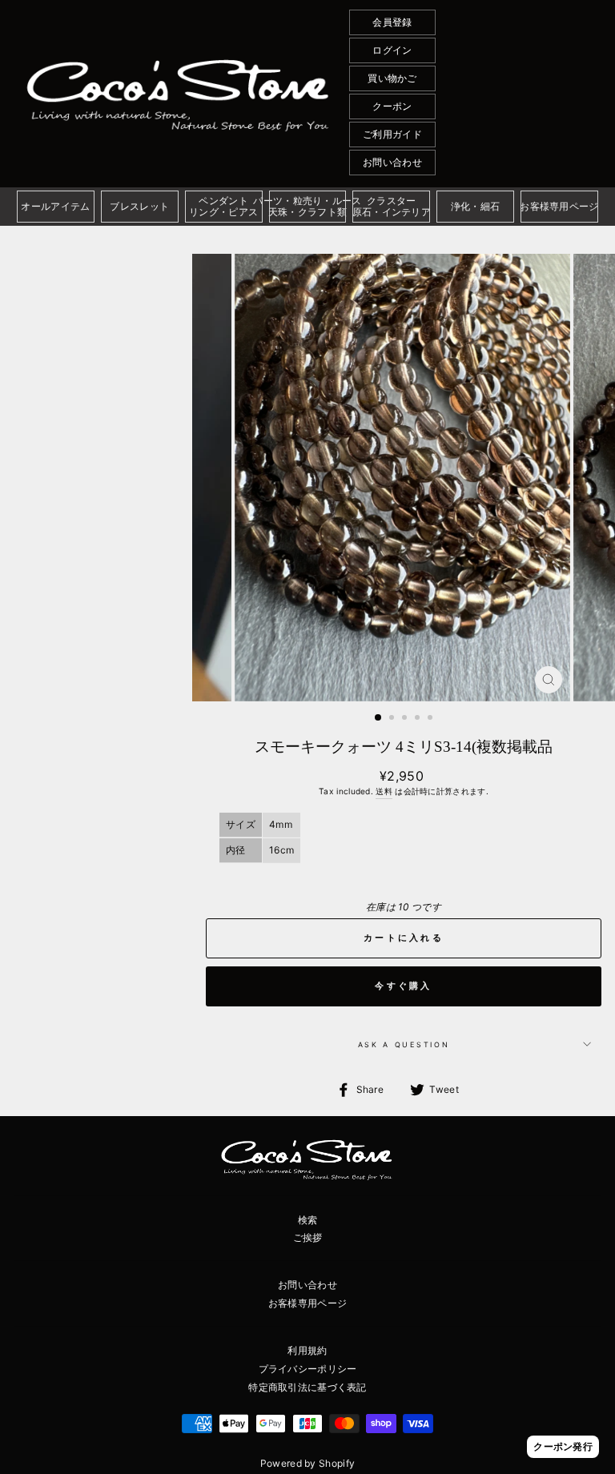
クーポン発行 (563, 1446)
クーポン (392, 106)
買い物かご (392, 78)
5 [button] (432, 719)
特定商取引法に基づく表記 (307, 1387)
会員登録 (392, 22)
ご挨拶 (308, 1237)
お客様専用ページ (307, 1303)
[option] (404, 477)
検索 (308, 1220)
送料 (384, 791)
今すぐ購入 (403, 985)
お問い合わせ (392, 162)
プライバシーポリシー (308, 1369)
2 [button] (393, 719)
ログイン (392, 50)
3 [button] (406, 719)
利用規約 (307, 1350)
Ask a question (404, 1044)
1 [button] (379, 718)
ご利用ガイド (392, 134)
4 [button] (419, 719)
